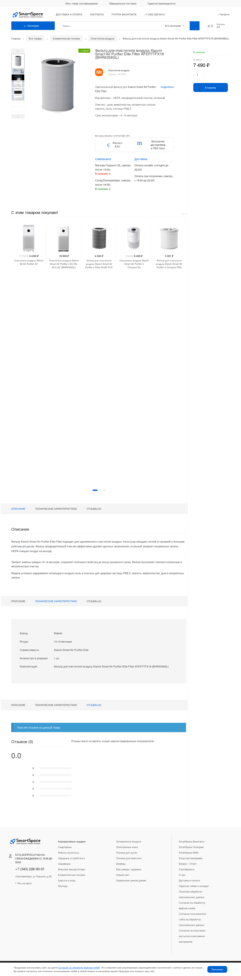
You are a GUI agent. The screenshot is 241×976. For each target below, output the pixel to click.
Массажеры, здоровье (128, 869)
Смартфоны (65, 847)
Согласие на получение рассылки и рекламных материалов (192, 936)
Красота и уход (66, 880)
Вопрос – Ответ (188, 863)
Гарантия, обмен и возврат (194, 886)
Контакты (97, 14)
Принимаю (217, 969)
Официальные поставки (122, 3)
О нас (182, 874)
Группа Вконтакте (124, 14)
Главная (15, 38)
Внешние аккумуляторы (71, 869)
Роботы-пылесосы (68, 852)
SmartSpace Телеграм (191, 847)
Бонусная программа (190, 858)
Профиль (225, 14)
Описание (18, 508)
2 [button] (100, 490)
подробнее (167, 87)
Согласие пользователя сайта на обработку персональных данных (192, 919)
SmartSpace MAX (188, 852)
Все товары (35, 38)
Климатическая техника (66, 38)
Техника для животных (129, 858)
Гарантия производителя (161, 3)
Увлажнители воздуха (128, 841)
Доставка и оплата (69, 14)
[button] (56, 84)
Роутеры (63, 886)
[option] (18, 61)
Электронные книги (127, 847)
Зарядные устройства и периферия (71, 860)
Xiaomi (58, 633)
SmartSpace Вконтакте (191, 841)
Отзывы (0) (94, 508)
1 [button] (95, 490)
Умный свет (122, 874)
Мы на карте (25, 883)
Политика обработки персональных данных (191, 894)
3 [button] (104, 490)
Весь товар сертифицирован (82, 3)
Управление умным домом (131, 880)
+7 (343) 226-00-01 (154, 14)
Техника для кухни (126, 852)
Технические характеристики (56, 508)
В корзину (210, 87)
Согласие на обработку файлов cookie (192, 905)
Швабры (121, 863)
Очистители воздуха (102, 38)
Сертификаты (186, 869)
